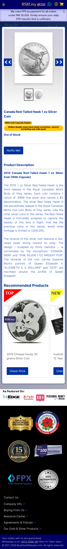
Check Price (17, 371)
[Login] (56, 4)
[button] (3, 5)
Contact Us (11, 497)
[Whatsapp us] (49, 4)
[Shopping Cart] (62, 5)
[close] (64, 11)
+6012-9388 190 (29, 541)
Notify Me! (13, 150)
